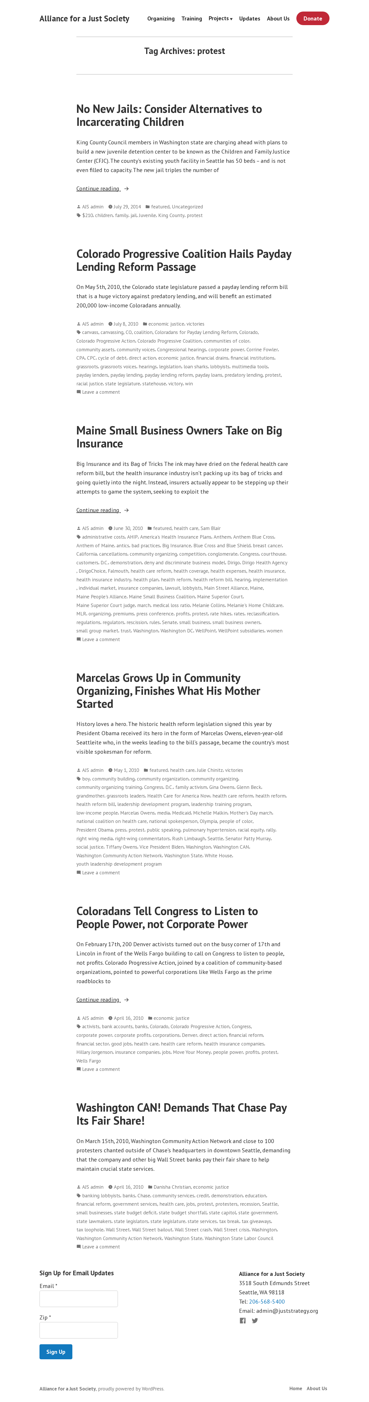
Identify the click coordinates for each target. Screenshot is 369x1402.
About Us (278, 18)
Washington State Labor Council (239, 1238)
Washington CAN (231, 846)
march (143, 605)
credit (203, 1195)
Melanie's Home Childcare (255, 605)
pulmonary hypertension (209, 829)
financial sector (92, 1043)
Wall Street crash (193, 1229)
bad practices (145, 545)
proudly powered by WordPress (130, 1388)
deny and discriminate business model (184, 562)
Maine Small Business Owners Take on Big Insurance (179, 437)
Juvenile (147, 215)
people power (228, 1052)
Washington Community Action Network (119, 855)
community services (173, 1195)
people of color (236, 821)
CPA (80, 357)
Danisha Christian (172, 1186)
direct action (142, 357)
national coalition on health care (111, 821)
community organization (163, 778)
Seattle (215, 838)
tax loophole (89, 1229)
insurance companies (140, 588)
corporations (166, 1035)
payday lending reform (169, 374)
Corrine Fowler (262, 349)
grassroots (87, 366)
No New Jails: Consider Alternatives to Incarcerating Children (169, 115)
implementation (270, 579)
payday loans (208, 374)
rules (154, 622)
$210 (87, 215)
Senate (169, 622)
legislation (170, 366)
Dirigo (233, 562)
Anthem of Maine (95, 545)
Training (191, 18)
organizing (100, 613)
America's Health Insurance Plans (175, 536)
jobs (166, 1052)
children (104, 215)
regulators (113, 622)
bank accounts (117, 1026)
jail (134, 215)
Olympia (208, 821)
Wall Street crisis (231, 1229)
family (121, 215)
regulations (88, 622)
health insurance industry (103, 579)
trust (126, 630)
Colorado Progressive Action (105, 340)
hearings (148, 366)
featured (160, 206)
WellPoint (205, 630)
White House (218, 855)
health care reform (151, 570)
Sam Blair (211, 528)
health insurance (266, 570)
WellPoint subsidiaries (241, 630)
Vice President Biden (162, 846)
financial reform (246, 1035)
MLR (81, 613)
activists (90, 1026)
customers (87, 562)
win (189, 383)
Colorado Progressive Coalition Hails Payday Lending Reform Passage (183, 260)
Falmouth (118, 570)
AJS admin (92, 206)
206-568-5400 (267, 1301)
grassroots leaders (126, 795)
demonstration (126, 562)
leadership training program (221, 804)
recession (250, 1204)
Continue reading (115, 188)
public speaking (163, 829)
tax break (229, 1221)
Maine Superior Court (220, 596)
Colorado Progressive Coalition (170, 340)
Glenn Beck (249, 787)
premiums (123, 613)
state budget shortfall (183, 1212)
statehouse (154, 383)
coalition (143, 332)
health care (186, 528)
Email (48, 1286)
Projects (219, 18)
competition (192, 553)
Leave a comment (101, 392)
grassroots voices (118, 366)
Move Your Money (192, 1052)
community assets (95, 349)
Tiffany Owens (121, 846)
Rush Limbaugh (188, 838)
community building (113, 778)
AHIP (132, 536)
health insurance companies (234, 1043)
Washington (145, 630)
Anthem (222, 536)
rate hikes (220, 613)
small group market (97, 630)
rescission (137, 622)
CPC (91, 357)
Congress (249, 553)
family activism (191, 787)
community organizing (153, 553)
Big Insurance (176, 545)
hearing (242, 579)
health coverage (191, 570)
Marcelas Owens (137, 812)
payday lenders (92, 374)
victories (195, 323)
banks (141, 1026)
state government (257, 1212)
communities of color (226, 340)
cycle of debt (112, 357)
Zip (45, 1317)
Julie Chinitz (210, 770)
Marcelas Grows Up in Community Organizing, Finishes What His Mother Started (168, 690)
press (120, 829)
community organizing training (109, 787)
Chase (144, 1195)
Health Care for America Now (178, 795)
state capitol (222, 1212)
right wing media (94, 838)
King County (171, 215)
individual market (97, 588)
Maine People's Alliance (101, 596)
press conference (155, 613)
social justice (89, 846)
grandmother (90, 795)
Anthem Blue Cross (253, 536)
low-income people (97, 812)
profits (183, 613)
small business (194, 622)
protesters (226, 1204)
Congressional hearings (181, 349)
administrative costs (103, 536)
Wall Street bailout (152, 1229)
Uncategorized (187, 206)
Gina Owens (221, 787)
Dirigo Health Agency (264, 562)
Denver (189, 1035)
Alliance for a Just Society (84, 18)
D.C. (104, 562)
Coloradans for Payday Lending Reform (196, 332)
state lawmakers (94, 1221)
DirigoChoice (92, 570)
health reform (176, 579)
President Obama (94, 829)
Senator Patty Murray (248, 838)
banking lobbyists (101, 1195)
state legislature (122, 383)
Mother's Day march (251, 812)
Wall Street (118, 1229)
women (275, 630)
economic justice (166, 323)
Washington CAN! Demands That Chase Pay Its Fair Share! (181, 1114)
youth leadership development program (119, 863)
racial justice (89, 383)
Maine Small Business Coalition (162, 596)
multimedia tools (250, 366)
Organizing (161, 18)
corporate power (226, 349)
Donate (313, 18)
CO (129, 332)
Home (295, 1388)
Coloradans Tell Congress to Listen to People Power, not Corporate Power (167, 917)
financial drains (212, 357)
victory (175, 383)
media (163, 812)
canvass (90, 332)
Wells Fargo (88, 1060)
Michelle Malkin (210, 812)
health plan (146, 579)
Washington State (183, 855)
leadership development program (153, 804)
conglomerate (223, 553)
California (86, 553)
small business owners (236, 622)
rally (270, 829)
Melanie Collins (208, 605)
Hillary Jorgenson (94, 1052)
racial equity (251, 829)
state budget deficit (135, 1212)
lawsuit (172, 588)
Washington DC (177, 630)
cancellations (113, 553)
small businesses (94, 1212)
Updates (249, 18)
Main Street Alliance (226, 588)
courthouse (273, 553)
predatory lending (244, 374)
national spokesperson (173, 821)
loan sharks (196, 366)
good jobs (121, 1043)
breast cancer (267, 545)
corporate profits (132, 1035)
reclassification (262, 613)
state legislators (131, 1221)
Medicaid (181, 812)
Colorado (248, 332)
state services (202, 1221)
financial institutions (252, 357)
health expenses (228, 570)
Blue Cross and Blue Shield (222, 545)
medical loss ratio (171, 605)
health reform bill (212, 579)
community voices (136, 349)
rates (239, 613)
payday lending (126, 374)
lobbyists (219, 366)
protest (195, 215)
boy (86, 778)
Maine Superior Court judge (105, 605)
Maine (256, 588)
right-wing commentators (142, 838)
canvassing (112, 332)
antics (122, 545)
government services (135, 1204)
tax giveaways (256, 1221)
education (255, 1195)
